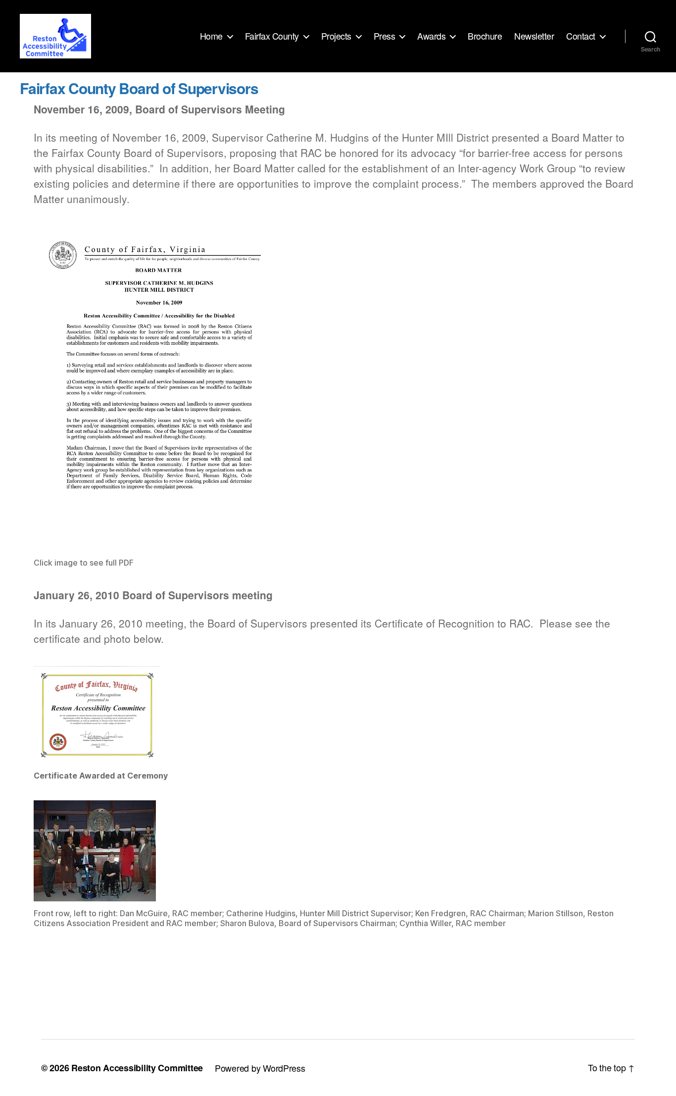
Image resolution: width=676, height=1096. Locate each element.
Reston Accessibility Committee (137, 1067)
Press (384, 36)
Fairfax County (272, 36)
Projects (336, 36)
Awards (431, 36)
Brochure (485, 36)
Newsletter (534, 36)
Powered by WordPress (260, 1067)
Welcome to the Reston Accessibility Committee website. (193, 1013)
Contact (580, 36)
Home (211, 36)
